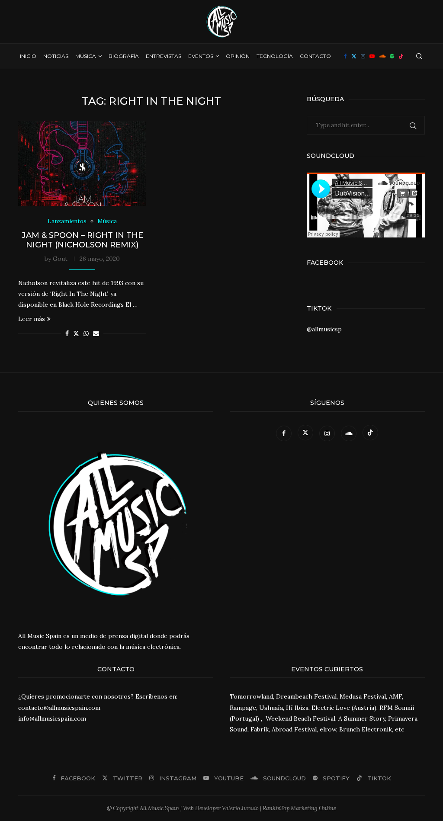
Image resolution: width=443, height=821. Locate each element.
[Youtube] (372, 56)
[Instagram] (363, 56)
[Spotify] (392, 56)
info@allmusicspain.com (52, 718)
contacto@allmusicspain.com (59, 708)
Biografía (124, 56)
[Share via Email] (96, 333)
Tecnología (275, 56)
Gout (60, 259)
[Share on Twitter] (76, 333)
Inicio (28, 56)
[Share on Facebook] (67, 333)
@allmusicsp (324, 329)
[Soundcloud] (382, 56)
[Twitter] (353, 56)
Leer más (31, 319)
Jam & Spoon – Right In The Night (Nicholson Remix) (82, 240)
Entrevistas (163, 56)
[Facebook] (345, 56)
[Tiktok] (401, 56)
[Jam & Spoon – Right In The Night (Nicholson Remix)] (82, 163)
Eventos (200, 56)
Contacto (315, 56)
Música (85, 56)
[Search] (419, 56)
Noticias (55, 56)
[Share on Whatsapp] (86, 333)
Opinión (238, 56)
